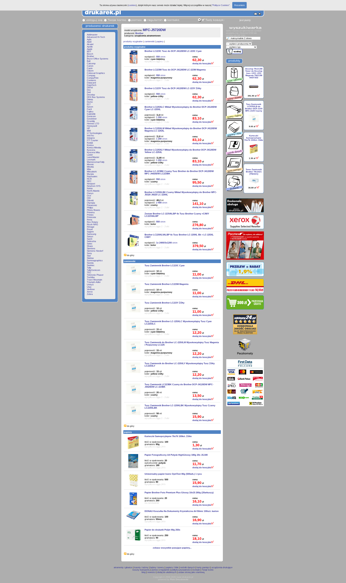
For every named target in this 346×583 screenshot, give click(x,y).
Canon (90, 66)
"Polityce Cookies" (221, 5)
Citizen (90, 70)
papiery (160, 41)
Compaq (91, 75)
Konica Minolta (94, 147)
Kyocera (91, 150)
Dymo (90, 102)
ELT (89, 104)
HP (88, 128)
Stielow (90, 258)
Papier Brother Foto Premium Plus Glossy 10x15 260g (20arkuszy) (179, 492)
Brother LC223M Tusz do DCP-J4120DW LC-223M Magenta (175, 69)
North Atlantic (93, 191)
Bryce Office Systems (97, 58)
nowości (151, 572)
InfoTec (90, 135)
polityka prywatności (181, 570)
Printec (90, 215)
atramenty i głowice (123, 567)
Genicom (91, 116)
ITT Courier (92, 140)
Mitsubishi (92, 171)
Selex (89, 243)
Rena (89, 219)
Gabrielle (91, 114)
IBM (89, 131)
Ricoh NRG (92, 224)
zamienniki (149, 41)
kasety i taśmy (141, 567)
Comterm (91, 80)
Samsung (91, 234)
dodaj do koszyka (201, 63)
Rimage (90, 227)
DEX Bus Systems (96, 97)
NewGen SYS (93, 186)
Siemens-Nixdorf (95, 251)
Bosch (90, 54)
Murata (90, 174)
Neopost (91, 183)
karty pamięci (203, 567)
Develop (91, 94)
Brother (90, 56)
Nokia (90, 188)
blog (144, 572)
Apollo (90, 46)
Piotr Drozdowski (179, 579)
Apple (89, 49)
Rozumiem (239, 5)
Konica (90, 145)
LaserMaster (93, 157)
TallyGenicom (93, 270)
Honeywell (92, 126)
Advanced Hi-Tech (96, 37)
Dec (89, 90)
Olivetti (90, 200)
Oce (89, 195)
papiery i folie (172, 567)
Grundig (91, 121)
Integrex (91, 138)
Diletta (90, 99)
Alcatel (90, 44)
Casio (90, 68)
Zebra (90, 294)
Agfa (89, 39)
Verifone (91, 289)
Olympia (91, 203)
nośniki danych (187, 567)
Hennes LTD (93, 123)
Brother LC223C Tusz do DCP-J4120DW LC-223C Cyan (173, 51)
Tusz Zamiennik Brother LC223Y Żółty (164, 303)
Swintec (91, 265)
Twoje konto (207, 570)
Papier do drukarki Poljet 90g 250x (162, 530)
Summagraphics (95, 260)
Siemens (91, 248)
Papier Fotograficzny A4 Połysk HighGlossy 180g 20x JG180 (176, 455)
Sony (89, 253)
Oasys (90, 193)
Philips (90, 207)
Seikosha (91, 241)
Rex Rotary (92, 222)
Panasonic (92, 205)
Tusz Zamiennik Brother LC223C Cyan (165, 265)
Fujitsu (90, 111)
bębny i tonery (157, 567)
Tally (89, 267)
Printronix (91, 217)
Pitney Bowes (93, 210)
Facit (89, 109)
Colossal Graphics (96, 73)
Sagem (90, 231)
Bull (88, 61)
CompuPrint (92, 78)
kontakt (196, 570)
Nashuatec (92, 176)
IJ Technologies (94, 133)
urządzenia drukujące (221, 567)
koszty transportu (141, 570)
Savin (89, 239)
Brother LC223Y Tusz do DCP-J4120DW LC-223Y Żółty (173, 88)
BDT (89, 51)
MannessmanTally (96, 162)
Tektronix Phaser (95, 275)
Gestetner (92, 119)
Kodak (90, 143)
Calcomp (91, 63)
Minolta (90, 167)
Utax (89, 287)
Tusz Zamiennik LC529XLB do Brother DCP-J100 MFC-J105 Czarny (254, 107)
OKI (89, 198)
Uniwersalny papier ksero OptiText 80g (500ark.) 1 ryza (173, 474)
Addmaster (92, 34)
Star (89, 255)
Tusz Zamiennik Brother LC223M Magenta (166, 284)
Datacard (91, 82)
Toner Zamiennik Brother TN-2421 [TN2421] (254, 171)
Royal (90, 229)
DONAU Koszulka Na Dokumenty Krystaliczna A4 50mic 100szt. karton (182, 511)
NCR (89, 179)
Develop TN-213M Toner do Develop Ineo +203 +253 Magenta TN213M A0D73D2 (253, 73)
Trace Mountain (94, 279)
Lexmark (91, 159)
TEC (89, 272)
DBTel (90, 87)
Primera (91, 212)
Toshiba (91, 277)
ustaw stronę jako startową (191, 572)
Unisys (90, 284)
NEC (89, 181)
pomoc (155, 570)
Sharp (90, 246)
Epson (90, 107)
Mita (89, 169)
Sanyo (90, 236)
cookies (132, 5)
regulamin (164, 570)
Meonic (90, 164)
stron (160, 56)
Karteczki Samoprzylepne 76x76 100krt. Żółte (168, 436)
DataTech (91, 85)
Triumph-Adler (94, 282)
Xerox (90, 291)
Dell (89, 92)
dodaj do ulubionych (166, 572)
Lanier (90, 155)
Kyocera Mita (93, 152)
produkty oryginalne (133, 41)
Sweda (90, 263)
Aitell (89, 42)
